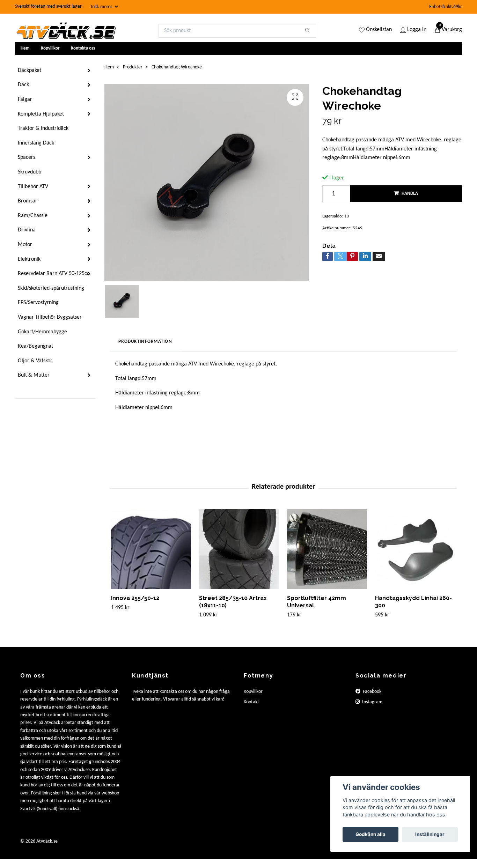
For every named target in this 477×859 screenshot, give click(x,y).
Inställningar (430, 834)
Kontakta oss (83, 48)
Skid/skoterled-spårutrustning (51, 288)
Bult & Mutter (34, 375)
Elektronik (29, 259)
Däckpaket (29, 70)
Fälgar (25, 99)
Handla (410, 193)
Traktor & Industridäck (43, 128)
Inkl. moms (102, 6)
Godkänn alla (370, 834)
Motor (25, 244)
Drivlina (27, 230)
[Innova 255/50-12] (151, 549)
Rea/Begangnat (35, 346)
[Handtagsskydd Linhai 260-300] (415, 549)
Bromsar (27, 201)
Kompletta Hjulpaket (41, 114)
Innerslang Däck (36, 143)
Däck (23, 85)
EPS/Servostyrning (38, 302)
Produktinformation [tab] (145, 341)
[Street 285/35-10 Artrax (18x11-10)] (239, 549)
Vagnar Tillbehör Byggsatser (50, 317)
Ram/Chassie (32, 216)
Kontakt (251, 702)
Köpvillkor (50, 48)
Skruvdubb (29, 172)
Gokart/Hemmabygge (42, 332)
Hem (25, 48)
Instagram (371, 702)
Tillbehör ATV (33, 187)
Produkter (132, 67)
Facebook (371, 691)
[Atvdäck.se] (65, 30)
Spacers (26, 157)
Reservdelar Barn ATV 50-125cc (53, 273)
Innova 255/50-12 (135, 598)
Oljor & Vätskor (35, 361)
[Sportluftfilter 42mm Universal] (327, 549)
